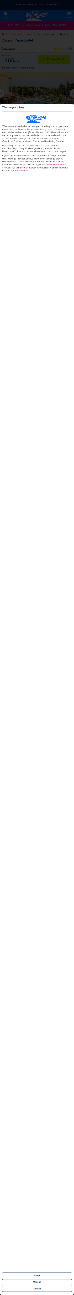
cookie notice (59, 164)
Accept (37, 1275)
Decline (37, 1288)
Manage (37, 1282)
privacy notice (21, 170)
